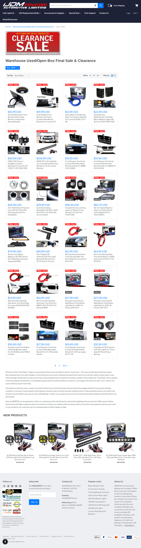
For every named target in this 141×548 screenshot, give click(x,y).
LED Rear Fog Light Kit (96, 502)
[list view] (115, 75)
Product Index (69, 536)
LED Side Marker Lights (97, 499)
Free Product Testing (96, 489)
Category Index (56, 536)
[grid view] (112, 75)
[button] (95, 5)
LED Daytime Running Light (98, 505)
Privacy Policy (44, 536)
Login (128, 13)
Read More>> (130, 525)
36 (94, 75)
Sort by (10, 75)
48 (98, 75)
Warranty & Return (17, 536)
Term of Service (31, 536)
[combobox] (74, 5)
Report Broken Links (96, 486)
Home (8, 27)
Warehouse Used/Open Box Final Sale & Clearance (33, 27)
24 (90, 75)
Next (65, 366)
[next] (135, 444)
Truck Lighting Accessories (98, 492)
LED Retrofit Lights (95, 508)
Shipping (6, 536)
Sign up (34, 502)
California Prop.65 (9, 539)
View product (20, 440)
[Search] (101, 5)
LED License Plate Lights (98, 495)
